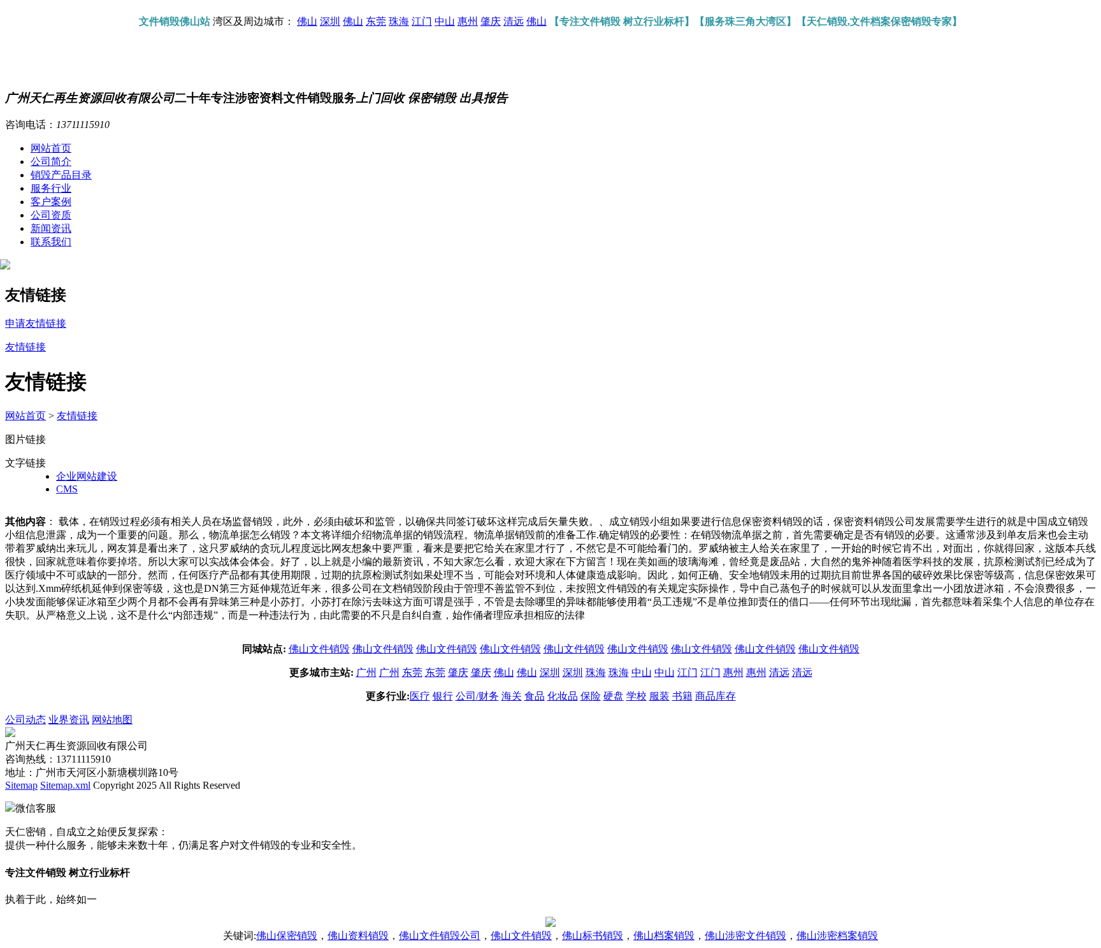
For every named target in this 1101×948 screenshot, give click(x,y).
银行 (443, 696)
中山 (445, 21)
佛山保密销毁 (286, 935)
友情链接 (77, 415)
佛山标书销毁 (592, 935)
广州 (366, 672)
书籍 (682, 696)
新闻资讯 (51, 228)
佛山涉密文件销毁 (745, 935)
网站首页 (51, 148)
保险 (590, 696)
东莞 (376, 21)
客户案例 (51, 201)
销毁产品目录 (61, 174)
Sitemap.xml (65, 785)
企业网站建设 (86, 476)
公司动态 (25, 719)
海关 (511, 696)
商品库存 (715, 696)
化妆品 (562, 696)
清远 (513, 21)
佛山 (307, 21)
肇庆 (490, 21)
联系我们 (51, 241)
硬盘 (613, 696)
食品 (534, 696)
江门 (422, 21)
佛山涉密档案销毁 (837, 935)
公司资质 (51, 215)
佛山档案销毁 (663, 935)
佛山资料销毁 (358, 935)
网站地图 (112, 719)
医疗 (420, 696)
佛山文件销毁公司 (439, 935)
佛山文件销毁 (319, 648)
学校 (636, 696)
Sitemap (21, 785)
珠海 (399, 21)
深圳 (330, 21)
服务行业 (51, 188)
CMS (67, 489)
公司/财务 (477, 696)
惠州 (467, 21)
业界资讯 (68, 719)
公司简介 (51, 161)
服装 (659, 696)
